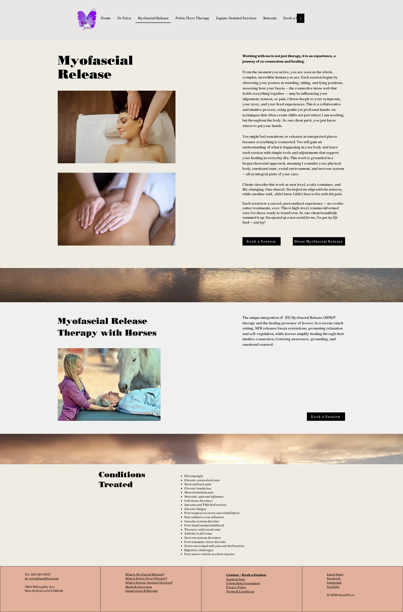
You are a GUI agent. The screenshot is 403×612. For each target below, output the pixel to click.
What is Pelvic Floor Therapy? (146, 578)
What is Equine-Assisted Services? (149, 583)
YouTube (333, 587)
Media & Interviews (138, 587)
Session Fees (235, 579)
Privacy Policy (236, 587)
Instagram (334, 583)
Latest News (335, 574)
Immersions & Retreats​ (141, 591)
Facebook (334, 578)
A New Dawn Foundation (243, 583)
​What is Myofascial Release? (144, 574)
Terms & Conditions (240, 591)
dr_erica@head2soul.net (42, 578)
